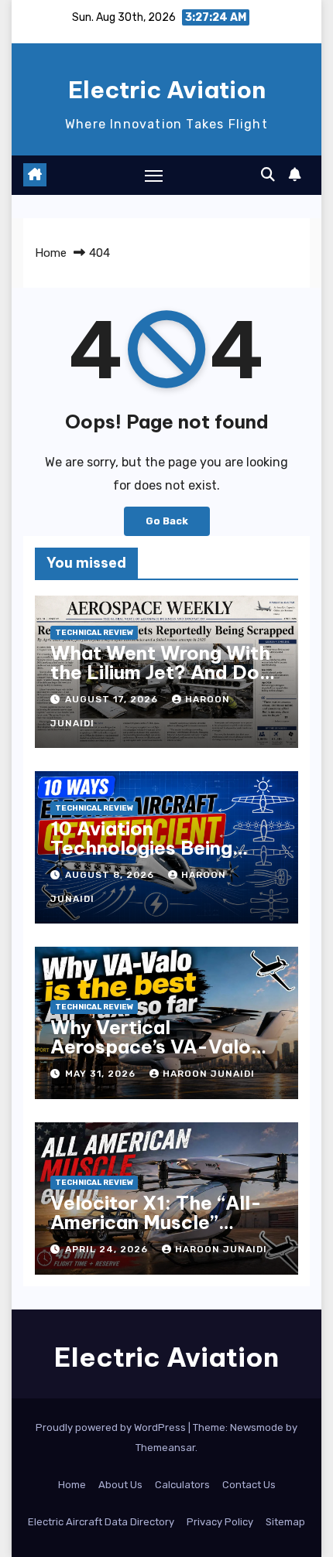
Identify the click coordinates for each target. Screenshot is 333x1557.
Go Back (167, 521)
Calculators (182, 1484)
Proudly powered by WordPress (112, 1427)
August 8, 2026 (111, 874)
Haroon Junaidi (209, 1073)
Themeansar (165, 1447)
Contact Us (249, 1484)
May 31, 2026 (102, 1073)
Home (51, 253)
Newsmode (256, 1427)
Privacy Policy (220, 1522)
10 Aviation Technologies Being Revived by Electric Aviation (141, 857)
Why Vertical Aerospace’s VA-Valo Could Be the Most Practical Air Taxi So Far (163, 1056)
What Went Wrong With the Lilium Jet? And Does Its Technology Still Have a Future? (166, 681)
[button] (268, 174)
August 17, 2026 (113, 699)
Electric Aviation (167, 89)
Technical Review (94, 632)
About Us (120, 1484)
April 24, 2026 (108, 1249)
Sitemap (285, 1522)
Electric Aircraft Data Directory (101, 1522)
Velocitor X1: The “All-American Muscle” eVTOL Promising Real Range (156, 1231)
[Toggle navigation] (154, 175)
